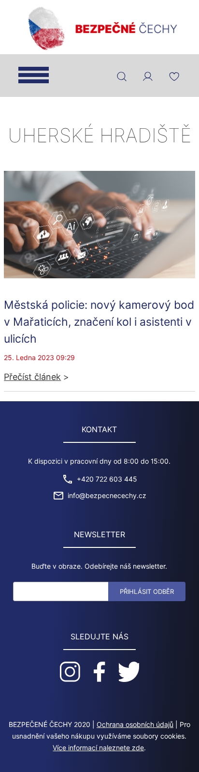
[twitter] (129, 672)
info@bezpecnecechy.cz (107, 496)
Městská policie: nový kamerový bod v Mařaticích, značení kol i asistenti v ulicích (99, 321)
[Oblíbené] (174, 76)
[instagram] (70, 672)
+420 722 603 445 (107, 479)
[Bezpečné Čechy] (99, 27)
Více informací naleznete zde (98, 748)
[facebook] (99, 672)
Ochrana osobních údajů (135, 724)
